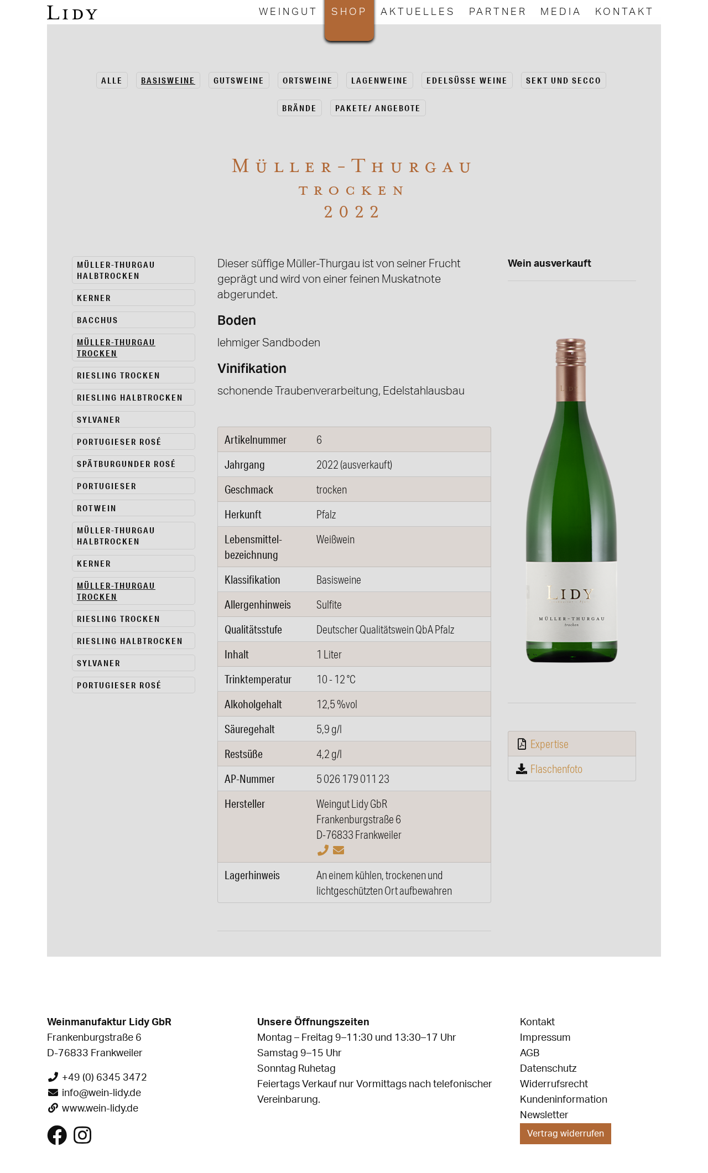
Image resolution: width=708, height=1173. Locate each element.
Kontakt (624, 12)
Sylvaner (99, 419)
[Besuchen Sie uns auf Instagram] (82, 1140)
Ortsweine (308, 80)
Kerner (94, 297)
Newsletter (544, 1115)
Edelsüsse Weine (467, 80)
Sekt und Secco (563, 80)
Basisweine (168, 80)
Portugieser (107, 485)
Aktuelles (418, 12)
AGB (529, 1053)
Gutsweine (239, 80)
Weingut (288, 12)
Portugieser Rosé (119, 441)
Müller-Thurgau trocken (116, 347)
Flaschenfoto (556, 768)
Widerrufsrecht (554, 1084)
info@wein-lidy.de (101, 1093)
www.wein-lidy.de (100, 1109)
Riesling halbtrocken (130, 397)
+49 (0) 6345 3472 (104, 1078)
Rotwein (97, 507)
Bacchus (97, 319)
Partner (498, 12)
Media (561, 12)
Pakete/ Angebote (378, 107)
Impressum (545, 1038)
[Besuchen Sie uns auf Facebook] (57, 1140)
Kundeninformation (563, 1100)
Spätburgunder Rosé (126, 463)
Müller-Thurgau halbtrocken (116, 270)
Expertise (549, 743)
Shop (349, 12)
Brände (299, 107)
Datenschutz (548, 1069)
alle (112, 80)
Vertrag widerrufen (565, 1133)
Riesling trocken (118, 375)
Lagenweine (379, 80)
